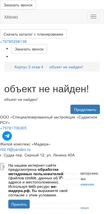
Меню (11, 16)
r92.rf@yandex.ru (15, 149)
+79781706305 (13, 128)
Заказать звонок (18, 4)
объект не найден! (66, 66)
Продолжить (85, 109)
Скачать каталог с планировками (33, 34)
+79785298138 (13, 41)
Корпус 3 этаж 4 (28, 66)
